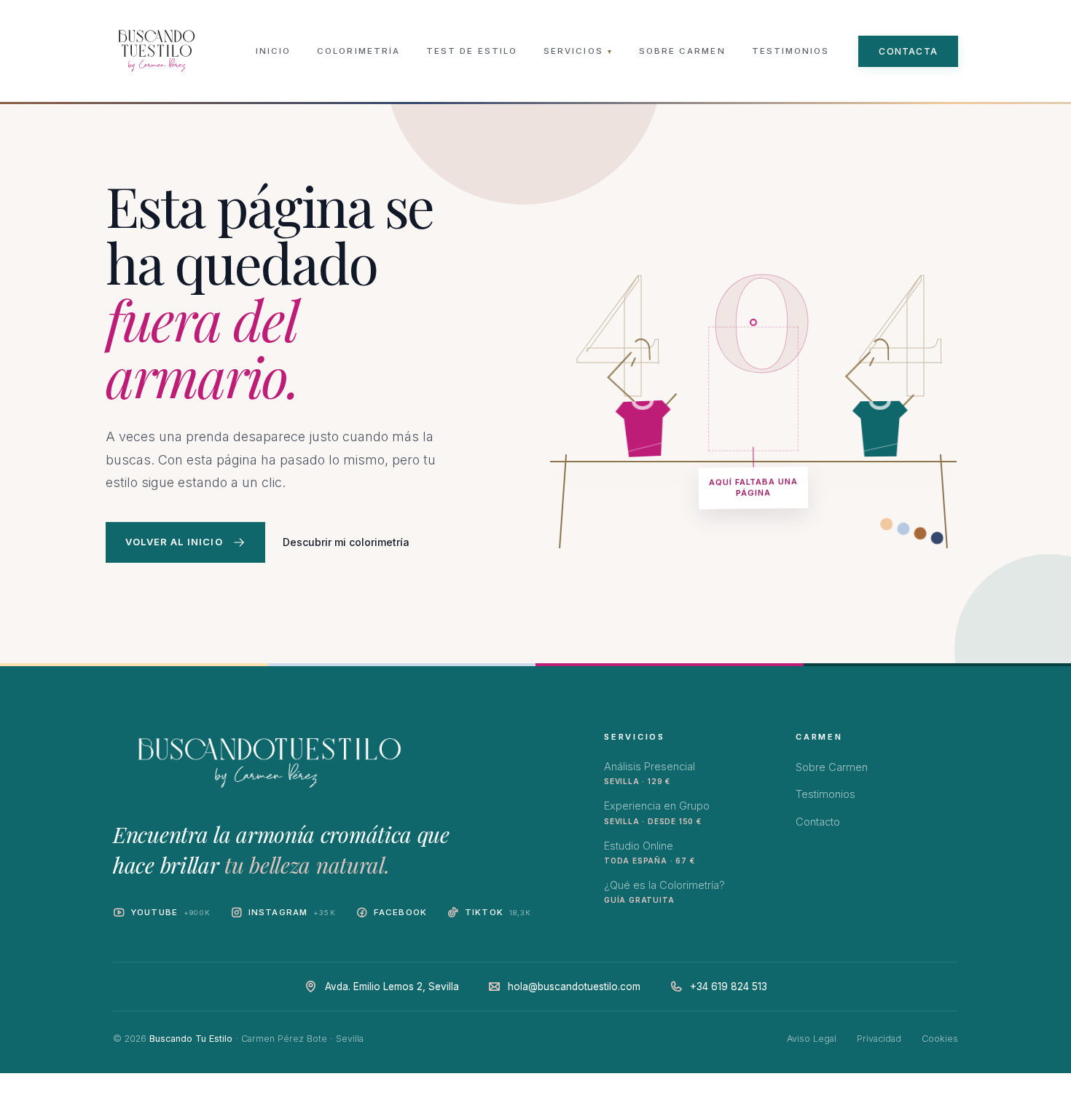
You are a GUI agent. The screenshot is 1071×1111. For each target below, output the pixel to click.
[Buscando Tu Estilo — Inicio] (156, 51)
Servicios (578, 51)
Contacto (818, 821)
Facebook (400, 912)
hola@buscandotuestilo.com (574, 986)
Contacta (908, 51)
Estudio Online (649, 852)
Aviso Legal (811, 1038)
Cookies (940, 1038)
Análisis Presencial (649, 773)
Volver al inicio (174, 541)
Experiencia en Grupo (657, 812)
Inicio (273, 51)
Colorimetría (358, 51)
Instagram (292, 912)
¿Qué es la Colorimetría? (664, 891)
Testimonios (791, 51)
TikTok (498, 912)
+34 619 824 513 (728, 986)
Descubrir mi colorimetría (346, 542)
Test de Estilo (471, 51)
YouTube (170, 912)
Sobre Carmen (682, 51)
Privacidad (879, 1038)
